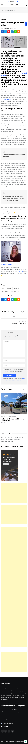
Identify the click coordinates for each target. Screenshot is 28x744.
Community (3, 416)
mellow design (5, 291)
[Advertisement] (14, 493)
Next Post (21, 321)
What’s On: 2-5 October (19, 323)
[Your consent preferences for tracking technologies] (25, 741)
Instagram (20, 271)
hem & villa (16, 288)
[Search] (26, 5)
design (3, 288)
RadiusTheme (23, 741)
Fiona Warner (5, 28)
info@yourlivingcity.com (8, 723)
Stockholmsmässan (15, 291)
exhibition (9, 288)
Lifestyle (13, 416)
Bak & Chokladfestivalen (6, 99)
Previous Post (7, 310)
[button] (23, 389)
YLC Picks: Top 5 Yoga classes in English (13, 312)
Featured (9, 416)
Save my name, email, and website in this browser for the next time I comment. (14, 370)
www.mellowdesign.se (6, 264)
